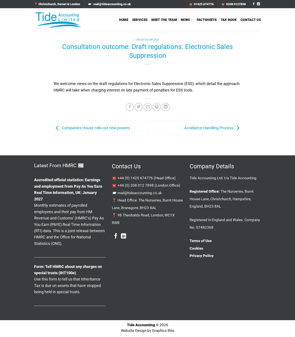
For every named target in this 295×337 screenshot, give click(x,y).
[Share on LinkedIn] (166, 107)
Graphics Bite (163, 331)
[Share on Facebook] (130, 107)
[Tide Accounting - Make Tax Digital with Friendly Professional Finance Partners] (58, 19)
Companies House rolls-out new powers (95, 128)
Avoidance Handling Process (209, 128)
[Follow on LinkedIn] (258, 4)
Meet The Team (164, 20)
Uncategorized (147, 39)
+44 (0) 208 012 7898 (135, 185)
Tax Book (229, 20)
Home (123, 20)
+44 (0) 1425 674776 (135, 178)
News (185, 20)
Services (140, 20)
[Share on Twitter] (139, 107)
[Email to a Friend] (148, 107)
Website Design (133, 331)
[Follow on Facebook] (253, 4)
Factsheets (207, 20)
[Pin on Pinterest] (156, 107)
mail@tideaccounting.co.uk (139, 193)
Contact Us (251, 20)
